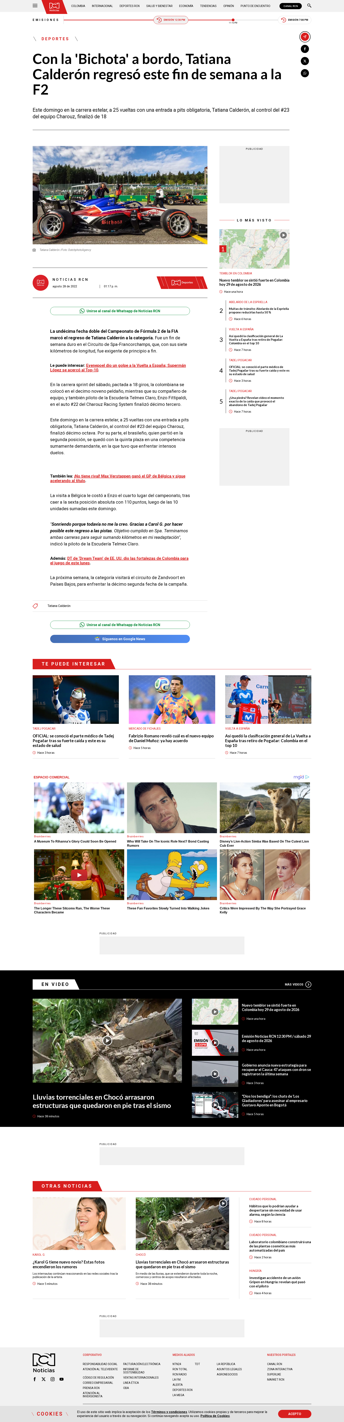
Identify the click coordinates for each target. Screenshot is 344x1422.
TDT (197, 1364)
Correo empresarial (98, 1382)
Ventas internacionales (141, 1377)
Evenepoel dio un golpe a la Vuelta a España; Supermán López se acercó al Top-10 (118, 367)
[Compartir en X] (305, 61)
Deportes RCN (130, 6)
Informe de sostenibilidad (134, 1371)
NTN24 (177, 1364)
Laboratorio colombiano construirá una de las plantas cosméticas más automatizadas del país (280, 1246)
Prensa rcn (91, 1388)
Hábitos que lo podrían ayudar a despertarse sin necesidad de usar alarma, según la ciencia (275, 1210)
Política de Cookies (215, 1416)
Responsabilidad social (100, 1364)
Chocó (141, 1255)
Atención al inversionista (93, 1395)
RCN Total (180, 1369)
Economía (186, 6)
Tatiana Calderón (59, 606)
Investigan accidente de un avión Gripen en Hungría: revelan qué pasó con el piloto (277, 1282)
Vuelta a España (241, 329)
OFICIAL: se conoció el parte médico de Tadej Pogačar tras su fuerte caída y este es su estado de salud (259, 370)
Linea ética (131, 1382)
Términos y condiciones (169, 1412)
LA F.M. (177, 1379)
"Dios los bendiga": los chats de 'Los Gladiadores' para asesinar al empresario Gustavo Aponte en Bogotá (275, 1100)
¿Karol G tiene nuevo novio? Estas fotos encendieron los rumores (69, 1264)
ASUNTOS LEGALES (229, 1369)
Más (294, 984)
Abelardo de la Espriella (248, 302)
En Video (55, 984)
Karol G (39, 1255)
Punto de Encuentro (255, 6)
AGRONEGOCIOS (227, 1374)
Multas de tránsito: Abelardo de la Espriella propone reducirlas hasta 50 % (259, 310)
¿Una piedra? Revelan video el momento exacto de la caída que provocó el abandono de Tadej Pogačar (256, 401)
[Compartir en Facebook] (305, 49)
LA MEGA (178, 1395)
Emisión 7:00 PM (298, 20)
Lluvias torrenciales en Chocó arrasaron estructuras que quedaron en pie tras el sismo (102, 1101)
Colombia (78, 6)
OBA (126, 1388)
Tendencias (208, 6)
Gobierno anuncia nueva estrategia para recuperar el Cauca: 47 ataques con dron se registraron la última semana (276, 1069)
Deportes (55, 39)
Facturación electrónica (141, 1364)
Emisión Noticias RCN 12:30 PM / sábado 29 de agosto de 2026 (276, 1038)
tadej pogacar (240, 360)
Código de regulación (98, 1377)
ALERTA (178, 1384)
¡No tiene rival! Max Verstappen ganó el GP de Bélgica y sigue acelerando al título (117, 478)
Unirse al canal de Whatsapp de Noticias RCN (123, 311)
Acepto (294, 1414)
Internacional (102, 6)
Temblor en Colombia (235, 273)
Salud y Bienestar (159, 6)
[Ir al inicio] (54, 7)
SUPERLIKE (274, 1374)
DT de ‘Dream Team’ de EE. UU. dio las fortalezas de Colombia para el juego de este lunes (119, 560)
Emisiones (46, 20)
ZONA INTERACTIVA (280, 1369)
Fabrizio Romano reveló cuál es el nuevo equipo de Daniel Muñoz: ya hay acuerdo (171, 738)
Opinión (228, 6)
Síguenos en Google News (123, 639)
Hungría (255, 1271)
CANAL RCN (290, 6)
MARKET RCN (275, 1379)
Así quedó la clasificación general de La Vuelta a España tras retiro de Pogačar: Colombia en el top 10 (256, 339)
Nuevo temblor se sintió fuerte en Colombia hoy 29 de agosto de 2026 (254, 282)
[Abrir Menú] (35, 6)
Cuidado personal (263, 1235)
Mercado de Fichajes (145, 728)
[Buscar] (309, 6)
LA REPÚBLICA (226, 1364)
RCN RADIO (180, 1374)
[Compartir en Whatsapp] (305, 73)
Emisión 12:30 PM (174, 20)
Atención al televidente (100, 1369)
